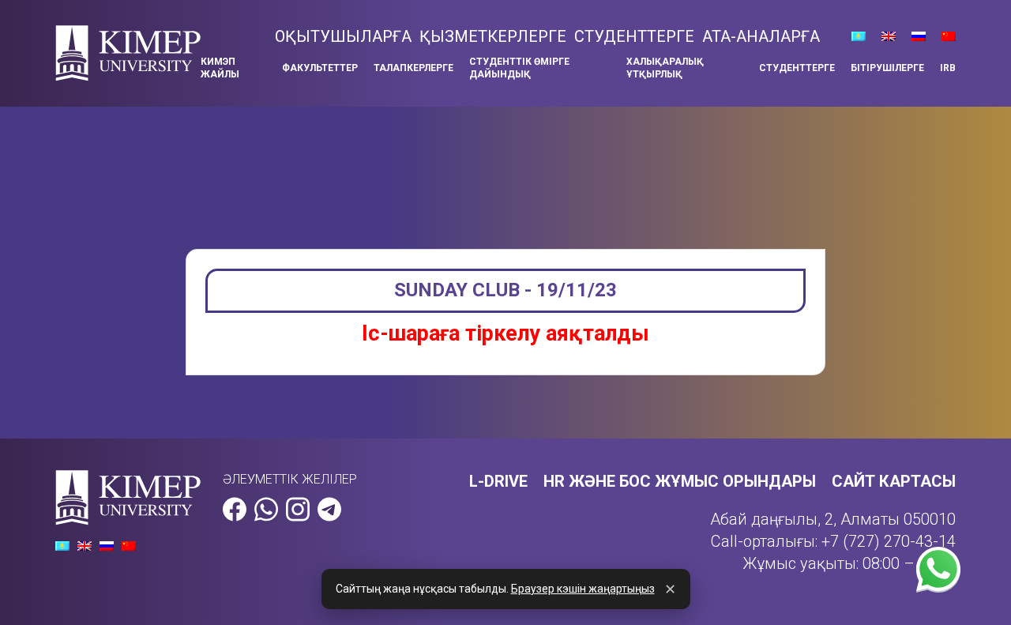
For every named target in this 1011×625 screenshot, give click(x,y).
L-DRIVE (498, 481)
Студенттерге (634, 36)
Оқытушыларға (343, 36)
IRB (948, 67)
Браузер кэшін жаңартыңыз (583, 588)
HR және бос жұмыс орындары (679, 481)
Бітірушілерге (887, 67)
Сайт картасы (894, 481)
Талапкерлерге (413, 67)
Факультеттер (320, 67)
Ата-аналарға (761, 36)
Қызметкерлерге (492, 36)
